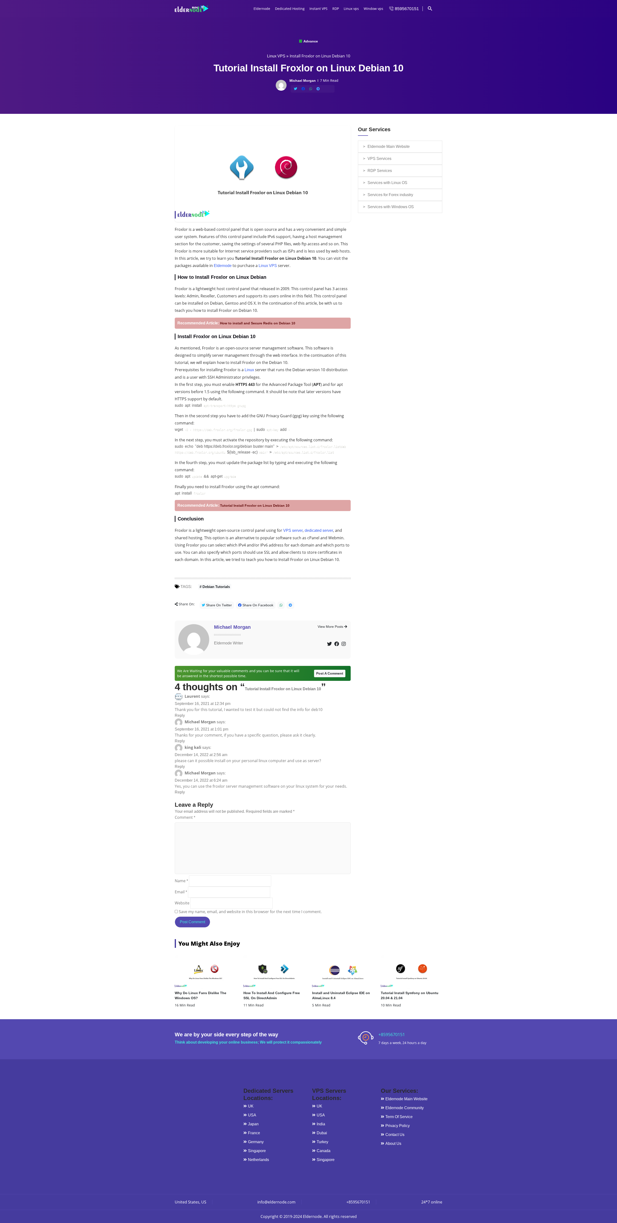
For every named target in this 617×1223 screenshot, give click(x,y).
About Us (393, 1143)
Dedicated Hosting (290, 8)
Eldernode (262, 8)
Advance (310, 41)
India (321, 1124)
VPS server (293, 530)
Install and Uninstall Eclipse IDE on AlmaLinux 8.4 (341, 995)
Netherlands (258, 1160)
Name (181, 880)
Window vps (373, 8)
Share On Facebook (257, 605)
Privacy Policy (397, 1126)
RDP (335, 8)
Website (182, 903)
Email (181, 892)
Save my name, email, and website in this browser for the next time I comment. (250, 911)
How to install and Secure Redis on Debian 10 (257, 323)
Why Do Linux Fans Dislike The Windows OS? (200, 995)
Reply (180, 715)
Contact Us (394, 1135)
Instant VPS (318, 8)
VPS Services (379, 159)
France (254, 1133)
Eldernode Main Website (389, 146)
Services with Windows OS (391, 207)
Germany (256, 1142)
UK (251, 1106)
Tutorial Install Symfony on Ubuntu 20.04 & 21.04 (409, 995)
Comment (185, 817)
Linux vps (351, 8)
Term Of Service (399, 1117)
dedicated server (319, 530)
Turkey (322, 1142)
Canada (323, 1151)
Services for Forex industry (390, 195)
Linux (249, 370)
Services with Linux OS (387, 183)
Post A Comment (329, 673)
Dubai (322, 1133)
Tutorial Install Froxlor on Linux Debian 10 (254, 505)
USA (252, 1115)
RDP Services (380, 171)
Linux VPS (276, 56)
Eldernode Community (404, 1108)
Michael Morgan (232, 627)
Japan (253, 1124)
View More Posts (331, 627)
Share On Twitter (218, 605)
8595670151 (406, 8)
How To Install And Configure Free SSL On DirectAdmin (271, 995)
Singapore (257, 1151)
